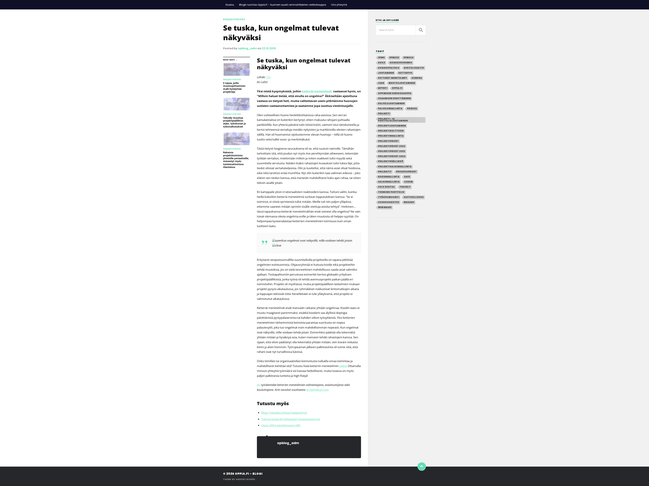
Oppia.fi (397, 88)
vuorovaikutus (388, 202)
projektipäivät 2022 (391, 146)
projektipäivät (388, 141)
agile (381, 62)
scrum (408, 181)
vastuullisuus (414, 197)
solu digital (386, 187)
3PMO (381, 57)
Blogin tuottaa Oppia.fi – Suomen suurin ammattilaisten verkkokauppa (282, 4)
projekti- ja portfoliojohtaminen (393, 119)
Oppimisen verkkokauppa (394, 93)
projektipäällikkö (390, 161)
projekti (384, 113)
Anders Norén (245, 479)
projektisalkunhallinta (395, 166)
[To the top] (421, 466)
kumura (417, 78)
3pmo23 (394, 57)
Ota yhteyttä (339, 4)
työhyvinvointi (388, 197)
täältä (342, 366)
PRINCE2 (412, 108)
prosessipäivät (406, 171)
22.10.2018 (269, 48)
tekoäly (405, 187)
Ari (258, 385)
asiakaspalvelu (388, 68)
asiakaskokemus (401, 62)
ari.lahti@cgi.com (317, 390)
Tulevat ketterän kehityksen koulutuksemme (290, 419)
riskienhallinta (389, 176)
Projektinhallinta (391, 136)
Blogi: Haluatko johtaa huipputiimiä (284, 413)
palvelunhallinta (390, 108)
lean (381, 83)
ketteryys (405, 73)
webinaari (385, 207)
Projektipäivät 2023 (391, 151)
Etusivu (230, 4)
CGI (268, 77)
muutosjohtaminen (402, 83)
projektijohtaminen (392, 125)
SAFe (407, 176)
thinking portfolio (391, 192)
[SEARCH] (421, 30)
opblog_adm (247, 48)
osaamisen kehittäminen (394, 98)
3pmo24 (409, 57)
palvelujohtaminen (391, 103)
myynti (382, 88)
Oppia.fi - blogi (249, 474)
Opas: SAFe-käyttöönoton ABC (281, 425)
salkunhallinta (389, 181)
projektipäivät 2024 (391, 156)
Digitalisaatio (414, 68)
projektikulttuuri (391, 130)
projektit (385, 171)
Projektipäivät (234, 19)
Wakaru (409, 202)
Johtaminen (386, 73)
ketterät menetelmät (317, 91)
